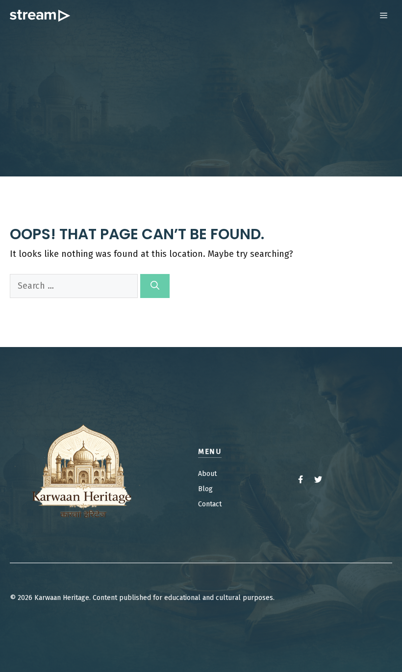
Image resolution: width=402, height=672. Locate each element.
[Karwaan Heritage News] (40, 15)
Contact (210, 504)
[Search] (155, 286)
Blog (205, 489)
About (207, 474)
